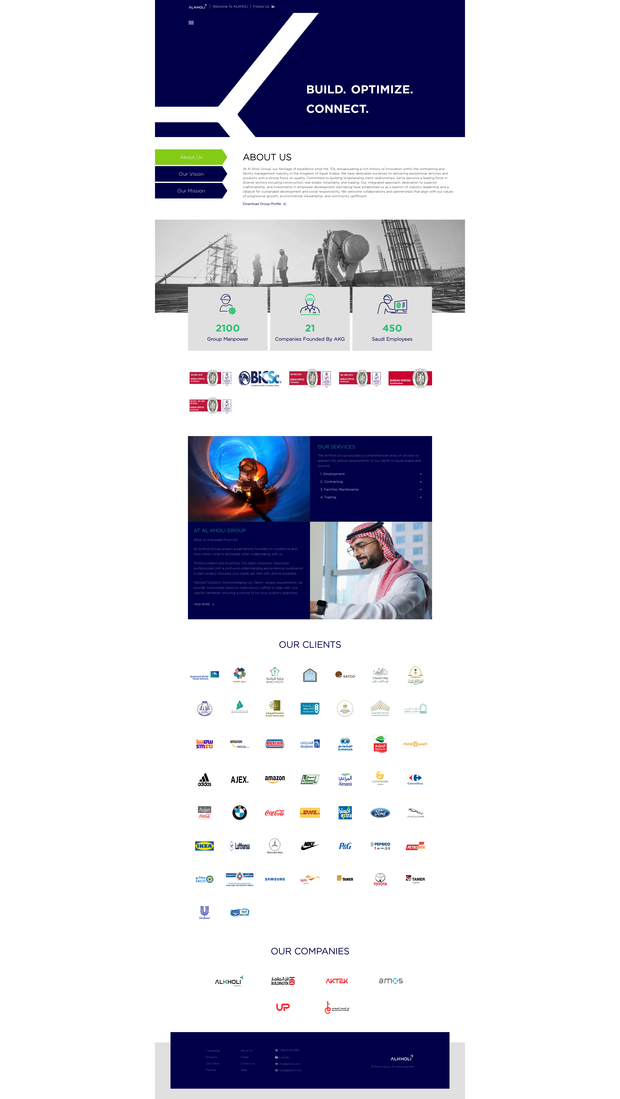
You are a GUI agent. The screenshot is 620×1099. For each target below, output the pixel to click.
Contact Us (248, 1063)
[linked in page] (273, 6)
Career (245, 1057)
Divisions (211, 1057)
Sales (244, 1070)
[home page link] (197, 6)
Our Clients (213, 1063)
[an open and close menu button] (191, 22)
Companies (213, 1050)
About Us (246, 1050)
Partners (211, 1070)
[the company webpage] (337, 1007)
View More (202, 604)
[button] (265, 204)
